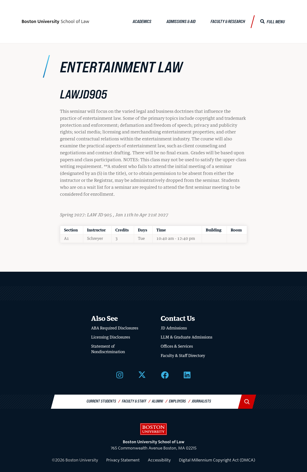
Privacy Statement (123, 460)
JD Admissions (174, 328)
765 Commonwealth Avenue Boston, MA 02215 (153, 445)
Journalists (201, 401)
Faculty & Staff (134, 401)
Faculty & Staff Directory (183, 355)
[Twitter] (142, 374)
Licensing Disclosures (110, 337)
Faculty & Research (228, 21)
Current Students (101, 401)
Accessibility (159, 460)
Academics (142, 21)
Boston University (153, 429)
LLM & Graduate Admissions (186, 337)
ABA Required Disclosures (114, 328)
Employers (177, 401)
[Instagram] (119, 374)
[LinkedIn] (187, 374)
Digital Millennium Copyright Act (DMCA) (217, 460)
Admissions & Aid (180, 21)
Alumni (157, 401)
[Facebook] (165, 374)
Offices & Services (177, 346)
